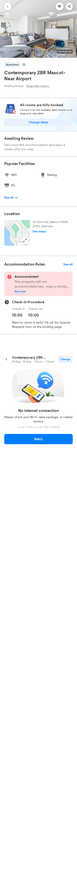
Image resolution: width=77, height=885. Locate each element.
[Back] (7, 6)
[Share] (69, 6)
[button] (17, 233)
